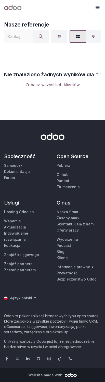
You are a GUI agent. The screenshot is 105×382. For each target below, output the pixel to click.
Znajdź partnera (18, 264)
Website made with (45, 375)
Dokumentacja (17, 171)
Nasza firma (67, 212)
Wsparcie (12, 221)
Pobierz (63, 165)
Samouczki (13, 165)
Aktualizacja (15, 227)
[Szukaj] (40, 36)
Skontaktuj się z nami (76, 224)
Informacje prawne (73, 267)
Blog (60, 251)
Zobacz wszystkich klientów (52, 84)
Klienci (63, 258)
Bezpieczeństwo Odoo (77, 279)
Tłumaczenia (68, 187)
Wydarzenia (67, 239)
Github (63, 174)
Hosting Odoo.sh (19, 212)
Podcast (64, 245)
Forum (9, 177)
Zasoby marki (69, 218)
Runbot (63, 181)
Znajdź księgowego (21, 254)
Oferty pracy (68, 230)
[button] (97, 7)
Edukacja (12, 245)
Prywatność (67, 273)
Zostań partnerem (20, 270)
